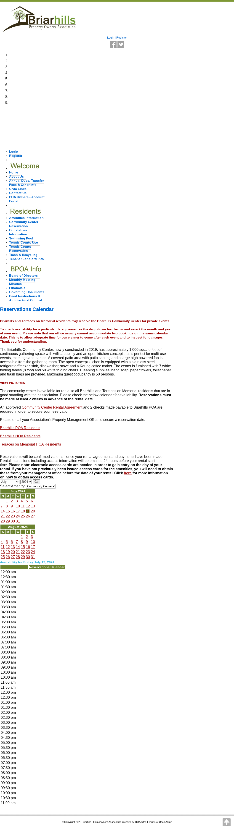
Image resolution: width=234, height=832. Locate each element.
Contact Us (18, 193)
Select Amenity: (12, 486)
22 (8, 516)
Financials (17, 288)
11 (23, 506)
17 (18, 511)
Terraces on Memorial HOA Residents (30, 444)
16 (13, 511)
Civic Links (18, 189)
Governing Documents (26, 292)
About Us (16, 176)
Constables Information (18, 232)
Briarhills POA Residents (20, 428)
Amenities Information (26, 218)
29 (8, 521)
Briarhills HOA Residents (20, 436)
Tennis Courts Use (23, 242)
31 (18, 521)
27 (33, 516)
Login (110, 37)
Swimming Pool (21, 238)
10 (18, 506)
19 (27, 511)
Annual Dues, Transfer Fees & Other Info (26, 182)
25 (23, 516)
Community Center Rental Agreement (52, 407)
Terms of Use (156, 822)
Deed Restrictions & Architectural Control (25, 298)
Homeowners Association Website (112, 822)
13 (33, 506)
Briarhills (86, 822)
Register (121, 37)
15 (8, 511)
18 (23, 511)
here (128, 473)
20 (33, 511)
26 (28, 516)
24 (18, 516)
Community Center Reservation (23, 224)
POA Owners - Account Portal (27, 199)
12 (28, 506)
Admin (168, 822)
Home (13, 172)
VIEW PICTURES (12, 383)
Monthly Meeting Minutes (22, 282)
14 (3, 511)
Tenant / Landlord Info (26, 259)
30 (13, 521)
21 (3, 516)
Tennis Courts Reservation (20, 248)
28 (3, 521)
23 (13, 516)
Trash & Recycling (23, 255)
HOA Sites (140, 822)
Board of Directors (23, 275)
